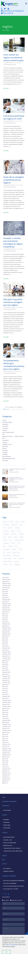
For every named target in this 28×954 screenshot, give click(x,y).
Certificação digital (9, 837)
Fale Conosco (7, 868)
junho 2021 (5, 688)
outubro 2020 (6, 704)
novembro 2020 (6, 702)
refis (15, 558)
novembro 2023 (6, 630)
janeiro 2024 (5, 626)
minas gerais (6, 549)
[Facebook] (1, 8)
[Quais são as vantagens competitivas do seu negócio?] (14, 167)
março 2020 (5, 718)
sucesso (16, 561)
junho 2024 (5, 616)
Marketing (5, 446)
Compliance (5, 424)
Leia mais (6, 88)
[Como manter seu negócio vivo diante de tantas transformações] (14, 45)
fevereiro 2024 (6, 624)
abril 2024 (5, 620)
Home (3, 797)
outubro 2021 (6, 680)
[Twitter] (5, 8)
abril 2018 (5, 765)
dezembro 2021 (6, 676)
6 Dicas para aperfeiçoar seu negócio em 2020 (13, 117)
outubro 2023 (6, 632)
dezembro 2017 (6, 773)
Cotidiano (4, 430)
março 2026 (5, 578)
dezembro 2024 (6, 604)
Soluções (4, 832)
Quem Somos (5, 805)
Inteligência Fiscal (7, 444)
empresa (17, 528)
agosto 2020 (5, 708)
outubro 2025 (6, 588)
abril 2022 (5, 668)
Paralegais (6, 822)
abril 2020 (5, 716)
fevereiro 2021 (6, 696)
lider (4, 546)
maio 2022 (5, 666)
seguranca (21, 558)
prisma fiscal (16, 552)
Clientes (4, 855)
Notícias (4, 448)
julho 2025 (5, 590)
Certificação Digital (7, 422)
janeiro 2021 (5, 698)
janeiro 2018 (5, 771)
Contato (4, 863)
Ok (6, 952)
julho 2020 (5, 710)
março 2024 (5, 622)
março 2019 (5, 743)
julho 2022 (5, 662)
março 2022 (5, 670)
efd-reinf (10, 528)
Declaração (14, 525)
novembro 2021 (6, 678)
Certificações (7, 810)
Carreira (4, 420)
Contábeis (6, 819)
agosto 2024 (5, 612)
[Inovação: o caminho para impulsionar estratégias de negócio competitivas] (14, 228)
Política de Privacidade (11, 944)
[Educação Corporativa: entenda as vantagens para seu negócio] (14, 289)
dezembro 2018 (6, 749)
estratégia (6, 534)
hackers (5, 540)
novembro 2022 (6, 654)
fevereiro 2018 (6, 769)
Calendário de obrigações (9, 801)
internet (13, 543)
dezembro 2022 (6, 652)
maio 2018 (5, 763)
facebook (13, 534)
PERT (20, 549)
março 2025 (5, 598)
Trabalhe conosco (8, 871)
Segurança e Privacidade (9, 876)
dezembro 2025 (6, 584)
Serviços (4, 814)
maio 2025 (5, 594)
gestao (10, 537)
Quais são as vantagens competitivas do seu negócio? (13, 179)
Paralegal (4, 452)
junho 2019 (5, 737)
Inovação (18, 249)
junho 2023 (5, 640)
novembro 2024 (6, 606)
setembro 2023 (6, 634)
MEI (16, 546)
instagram (6, 543)
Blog (3, 859)
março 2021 (5, 694)
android (5, 522)
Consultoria (15, 63)
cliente (11, 522)
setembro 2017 (6, 779)
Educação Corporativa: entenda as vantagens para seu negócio (13, 302)
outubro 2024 (6, 608)
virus (11, 564)
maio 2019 (5, 739)
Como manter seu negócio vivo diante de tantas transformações (13, 57)
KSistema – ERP (7, 840)
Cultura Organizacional (8, 432)
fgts (4, 537)
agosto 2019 (5, 733)
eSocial (19, 531)
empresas (6, 531)
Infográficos (5, 440)
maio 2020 (5, 714)
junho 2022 (5, 664)
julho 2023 (5, 638)
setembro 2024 (6, 610)
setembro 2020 (6, 706)
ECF (4, 528)
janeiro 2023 (5, 650)
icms (11, 540)
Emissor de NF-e (7, 845)
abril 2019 (5, 741)
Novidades (5, 450)
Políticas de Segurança (9, 883)
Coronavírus (5, 428)
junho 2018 (5, 761)
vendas (5, 564)
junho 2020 (5, 712)
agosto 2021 (5, 684)
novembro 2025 (6, 586)
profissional (16, 555)
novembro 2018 (6, 751)
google (21, 537)
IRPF (19, 543)
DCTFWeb (6, 525)
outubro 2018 (6, 753)
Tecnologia (5, 460)
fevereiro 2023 (6, 648)
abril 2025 (5, 596)
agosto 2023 (5, 636)
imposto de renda (19, 540)
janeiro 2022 (5, 674)
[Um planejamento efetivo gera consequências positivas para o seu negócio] (14, 350)
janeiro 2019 (5, 747)
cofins (17, 522)
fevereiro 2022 (6, 672)
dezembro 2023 (6, 628)
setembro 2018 (6, 755)
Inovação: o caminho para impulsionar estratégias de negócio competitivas (13, 242)
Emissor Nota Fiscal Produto (12, 848)
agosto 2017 (5, 781)
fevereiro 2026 (6, 580)
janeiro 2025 (5, 602)
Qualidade (5, 454)
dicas (21, 525)
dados (22, 522)
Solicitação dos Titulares (10, 889)
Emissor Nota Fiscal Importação (13, 851)
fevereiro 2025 (6, 600)
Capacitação (6, 828)
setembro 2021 (6, 682)
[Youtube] (8, 8)
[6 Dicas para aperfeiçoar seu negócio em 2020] (14, 106)
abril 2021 (5, 692)
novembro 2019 (6, 727)
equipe (12, 531)
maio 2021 (5, 690)
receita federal (7, 558)
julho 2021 (5, 686)
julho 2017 (5, 783)
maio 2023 (5, 642)
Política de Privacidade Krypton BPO (13, 886)
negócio (14, 549)
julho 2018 (5, 759)
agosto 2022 (5, 660)
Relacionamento (6, 456)
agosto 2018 (5, 757)
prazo (8, 552)
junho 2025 (5, 592)
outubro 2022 (6, 656)
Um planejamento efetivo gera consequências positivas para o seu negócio (13, 365)
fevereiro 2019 (6, 745)
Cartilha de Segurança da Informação (13, 880)
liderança (10, 546)
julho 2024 (5, 614)
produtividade (7, 555)
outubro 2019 (6, 729)
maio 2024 (5, 618)
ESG (3, 434)
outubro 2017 (6, 777)
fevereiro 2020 (6, 721)
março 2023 (5, 646)
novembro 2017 (6, 775)
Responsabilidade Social (8, 458)
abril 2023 (5, 644)
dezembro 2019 (6, 725)
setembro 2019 (6, 731)
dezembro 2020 (6, 700)
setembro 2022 (6, 658)
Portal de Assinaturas (9, 842)
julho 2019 (5, 735)
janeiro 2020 (5, 723)
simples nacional (7, 561)
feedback (21, 534)
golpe (15, 537)
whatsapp (17, 564)
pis (4, 552)
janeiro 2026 (5, 582)
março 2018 (5, 767)
